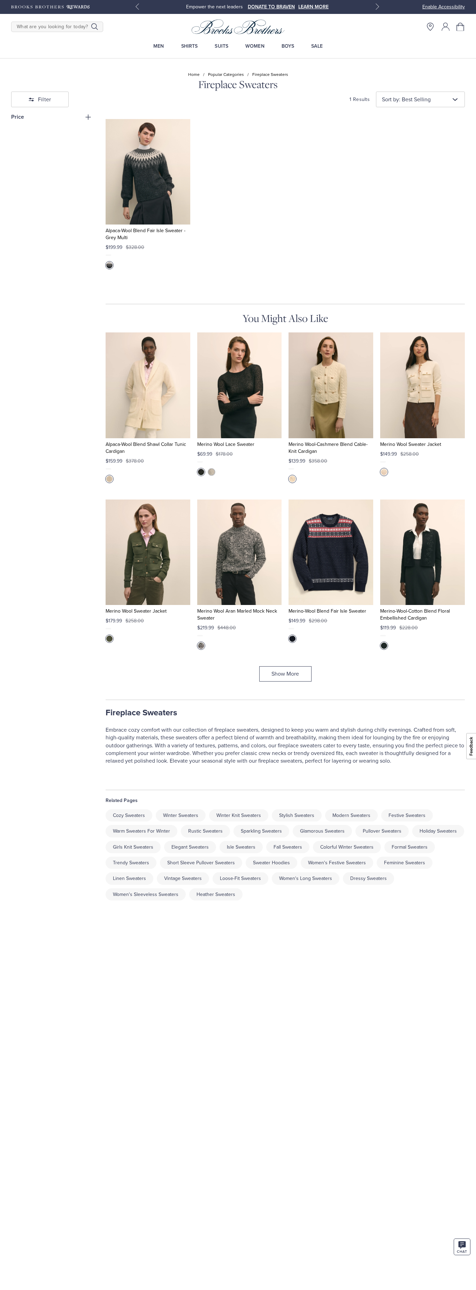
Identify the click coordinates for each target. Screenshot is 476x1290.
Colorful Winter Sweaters (347, 847)
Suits (221, 46)
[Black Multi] (201, 646)
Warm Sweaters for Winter (141, 831)
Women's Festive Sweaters (337, 863)
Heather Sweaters (216, 894)
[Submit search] (94, 27)
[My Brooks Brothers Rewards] (50, 7)
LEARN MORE (313, 7)
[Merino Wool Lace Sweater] (239, 385)
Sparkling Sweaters (261, 831)
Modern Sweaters (351, 815)
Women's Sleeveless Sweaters (145, 894)
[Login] (446, 27)
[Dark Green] (109, 639)
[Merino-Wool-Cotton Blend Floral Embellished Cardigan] (422, 552)
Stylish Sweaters (296, 815)
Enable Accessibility (443, 7)
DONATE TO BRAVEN (271, 7)
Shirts (189, 46)
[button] (460, 27)
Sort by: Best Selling (406, 99)
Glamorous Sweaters (322, 831)
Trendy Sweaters (131, 863)
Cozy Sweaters (129, 815)
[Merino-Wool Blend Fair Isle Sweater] (331, 552)
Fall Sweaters (288, 847)
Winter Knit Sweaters (238, 815)
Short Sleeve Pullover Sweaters (201, 863)
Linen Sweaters (129, 878)
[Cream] (109, 479)
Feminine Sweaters (404, 863)
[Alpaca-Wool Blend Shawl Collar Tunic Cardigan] (148, 385)
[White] (292, 479)
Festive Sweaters (407, 815)
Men (158, 46)
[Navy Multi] (292, 639)
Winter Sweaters (180, 815)
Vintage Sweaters (183, 878)
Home (194, 74)
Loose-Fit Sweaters (240, 878)
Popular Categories (226, 74)
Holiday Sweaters (438, 831)
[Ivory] (211, 472)
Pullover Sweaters (382, 831)
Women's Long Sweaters (305, 878)
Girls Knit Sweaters (133, 847)
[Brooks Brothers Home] (238, 26)
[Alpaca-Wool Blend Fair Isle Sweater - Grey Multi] (148, 172)
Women (254, 46)
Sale (317, 46)
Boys (288, 46)
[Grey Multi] (109, 265)
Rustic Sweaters (205, 831)
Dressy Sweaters (368, 878)
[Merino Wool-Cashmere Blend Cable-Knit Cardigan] (331, 385)
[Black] (201, 472)
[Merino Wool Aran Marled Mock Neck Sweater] (239, 552)
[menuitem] (158, 46)
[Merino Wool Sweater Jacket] (422, 385)
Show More (285, 673)
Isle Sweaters (241, 847)
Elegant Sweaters (190, 847)
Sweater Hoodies (271, 863)
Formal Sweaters (410, 847)
